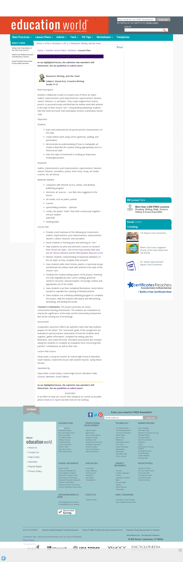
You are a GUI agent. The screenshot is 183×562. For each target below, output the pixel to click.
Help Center (34, 457)
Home (40, 50)
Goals (140, 444)
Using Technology (122, 447)
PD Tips (86, 37)
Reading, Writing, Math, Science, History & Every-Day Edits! (152, 209)
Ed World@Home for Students (69, 504)
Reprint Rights (35, 466)
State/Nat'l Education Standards (69, 480)
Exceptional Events (145, 451)
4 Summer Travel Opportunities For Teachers (143, 530)
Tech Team (120, 444)
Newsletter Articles (65, 430)
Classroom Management (67, 471)
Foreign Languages (122, 473)
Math (117, 480)
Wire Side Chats (121, 454)
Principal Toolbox (144, 437)
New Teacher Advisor (93, 435)
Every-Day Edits (64, 435)
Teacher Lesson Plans (55, 50)
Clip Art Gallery (91, 430)
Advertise (32, 462)
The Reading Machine (123, 430)
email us (48, 399)
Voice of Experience (93, 449)
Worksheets (104, 37)
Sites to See (120, 437)
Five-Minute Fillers (65, 437)
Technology (120, 489)
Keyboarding (120, 449)
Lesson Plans (43, 37)
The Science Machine (123, 433)
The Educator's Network (150, 535)
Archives (72, 50)
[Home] (52, 25)
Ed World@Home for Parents (69, 502)
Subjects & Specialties (66, 482)
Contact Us (33, 452)
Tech (73, 37)
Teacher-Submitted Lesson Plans (70, 487)
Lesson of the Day (65, 444)
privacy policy (152, 23)
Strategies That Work (93, 444)
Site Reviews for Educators (68, 478)
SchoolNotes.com (133, 535)
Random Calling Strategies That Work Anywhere (60, 530)
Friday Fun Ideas (144, 480)
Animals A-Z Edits (144, 468)
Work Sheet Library (65, 451)
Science (118, 485)
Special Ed (89, 475)
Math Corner (90, 433)
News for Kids (63, 447)
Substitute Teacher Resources (69, 485)
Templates (123, 37)
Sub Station (90, 478)
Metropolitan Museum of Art (89, 252)
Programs (141, 442)
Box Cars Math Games (67, 433)
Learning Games (64, 442)
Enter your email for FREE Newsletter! (131, 412)
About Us (32, 447)
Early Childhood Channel (67, 473)
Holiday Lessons (64, 440)
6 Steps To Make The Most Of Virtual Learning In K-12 (102, 530)
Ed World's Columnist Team (68, 475)
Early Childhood (91, 471)
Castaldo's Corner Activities (125, 500)
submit (73, 65)
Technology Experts (123, 442)
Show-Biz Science (65, 449)
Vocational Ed (90, 480)
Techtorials (119, 451)
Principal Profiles (144, 435)
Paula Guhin (55, 373)
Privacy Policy (35, 471)
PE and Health (121, 482)
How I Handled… (144, 428)
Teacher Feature (91, 447)
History (118, 475)
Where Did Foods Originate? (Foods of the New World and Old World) (154, 250)
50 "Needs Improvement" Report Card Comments (152, 263)
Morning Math (143, 458)
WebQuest (119, 440)
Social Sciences (121, 487)
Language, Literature (123, 478)
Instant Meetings (144, 455)
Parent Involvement (145, 440)
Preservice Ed (91, 473)
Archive (66, 428)
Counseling (90, 468)
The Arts (119, 471)
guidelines (62, 65)
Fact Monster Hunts (145, 475)
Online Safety (120, 435)
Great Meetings (143, 453)
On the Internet (121, 456)
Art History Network (59, 252)
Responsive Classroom (94, 442)
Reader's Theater (92, 437)
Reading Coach (91, 440)
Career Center (64, 468)
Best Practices (20, 37)
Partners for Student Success (148, 433)
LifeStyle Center (91, 500)
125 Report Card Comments (153, 233)
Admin (60, 37)
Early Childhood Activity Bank (126, 502)
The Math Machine (122, 428)
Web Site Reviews (92, 451)
